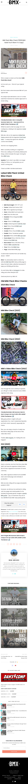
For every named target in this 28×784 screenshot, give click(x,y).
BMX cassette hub (14, 245)
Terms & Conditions (18, 775)
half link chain (22, 224)
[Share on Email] (20, 544)
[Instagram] (12, 574)
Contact (9, 778)
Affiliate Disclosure (9, 777)
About (19, 777)
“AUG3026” (13, 697)
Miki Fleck (8, 262)
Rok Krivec (4, 73)
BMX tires (16, 247)
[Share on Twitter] (11, 544)
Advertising (17, 778)
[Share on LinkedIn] (17, 544)
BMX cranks (21, 231)
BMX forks (7, 156)
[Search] (26, 2)
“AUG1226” (14, 694)
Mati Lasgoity (9, 438)
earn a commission (13, 511)
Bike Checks (14, 37)
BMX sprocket (22, 236)
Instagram (17, 270)
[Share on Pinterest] (14, 544)
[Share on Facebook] (8, 544)
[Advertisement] (14, 19)
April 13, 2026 (14, 45)
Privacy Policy (6, 775)
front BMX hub (13, 240)
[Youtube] (15, 574)
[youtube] (15, 781)
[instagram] (12, 781)
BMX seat (19, 226)
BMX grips (17, 221)
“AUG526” (12, 691)
